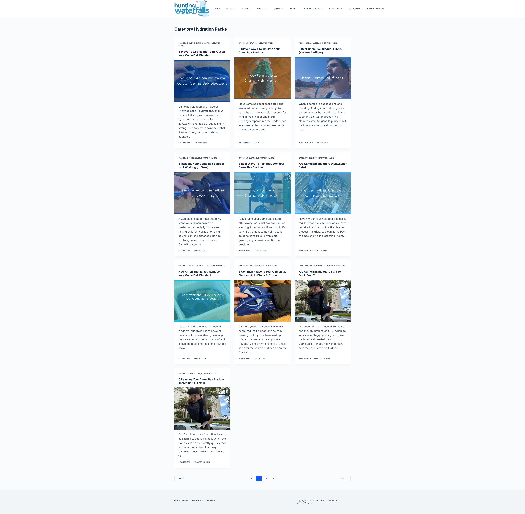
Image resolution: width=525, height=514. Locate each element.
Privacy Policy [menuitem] (181, 500)
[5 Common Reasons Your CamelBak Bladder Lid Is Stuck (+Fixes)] (262, 301)
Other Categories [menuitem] (312, 9)
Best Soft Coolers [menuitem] (375, 9)
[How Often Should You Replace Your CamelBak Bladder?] (202, 301)
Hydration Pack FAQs (198, 266)
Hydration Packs (265, 43)
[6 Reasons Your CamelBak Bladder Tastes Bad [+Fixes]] (202, 408)
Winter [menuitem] (292, 9)
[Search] (350, 9)
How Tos (253, 43)
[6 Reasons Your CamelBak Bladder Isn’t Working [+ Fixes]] (202, 193)
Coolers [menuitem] (261, 9)
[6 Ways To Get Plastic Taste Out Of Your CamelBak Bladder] (202, 81)
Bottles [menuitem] (244, 9)
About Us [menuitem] (210, 500)
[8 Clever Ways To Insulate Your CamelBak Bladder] (262, 78)
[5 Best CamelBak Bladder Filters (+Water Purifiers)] (323, 78)
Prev (181, 478)
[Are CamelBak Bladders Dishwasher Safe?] (323, 193)
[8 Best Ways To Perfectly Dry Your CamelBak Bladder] (262, 193)
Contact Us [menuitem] (197, 500)
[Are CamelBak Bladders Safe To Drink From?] (323, 301)
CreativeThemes (304, 503)
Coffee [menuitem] (277, 9)
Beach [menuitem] (229, 9)
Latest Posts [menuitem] (335, 9)
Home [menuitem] (217, 9)
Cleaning (193, 43)
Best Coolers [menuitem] (354, 9)
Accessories (304, 43)
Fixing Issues (204, 43)
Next (343, 478)
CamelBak (183, 43)
